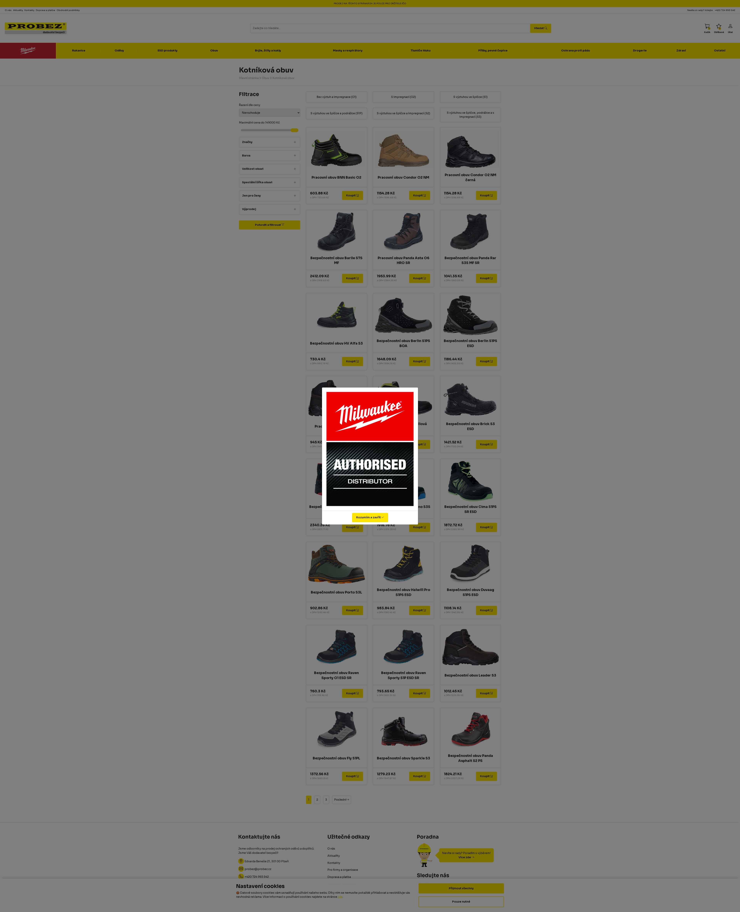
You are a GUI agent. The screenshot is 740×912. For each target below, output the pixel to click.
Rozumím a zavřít (368, 517)
